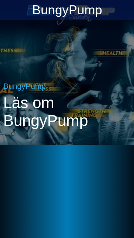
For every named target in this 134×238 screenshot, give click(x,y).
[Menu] (10, 10)
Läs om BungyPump (45, 111)
